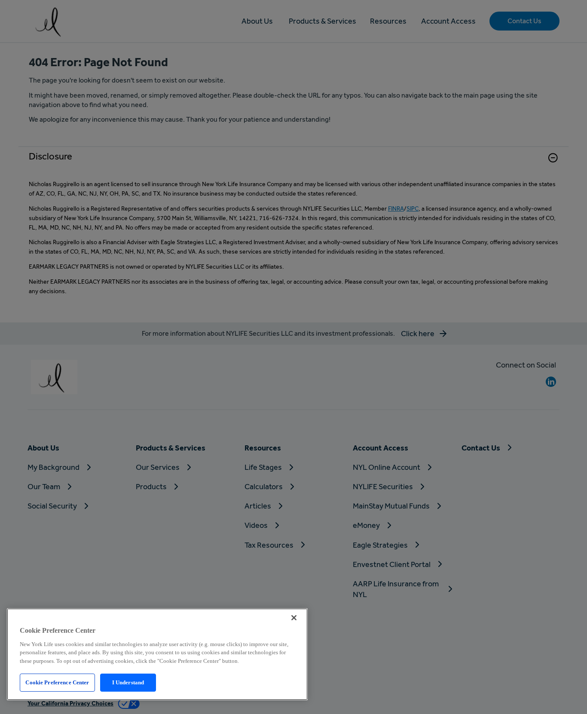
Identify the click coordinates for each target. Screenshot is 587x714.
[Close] (293, 617)
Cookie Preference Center (57, 682)
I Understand (128, 682)
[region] (157, 654)
